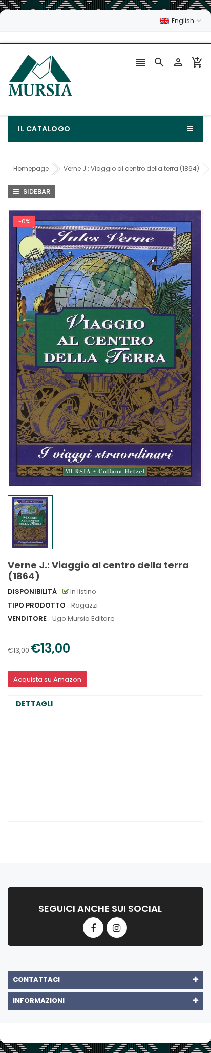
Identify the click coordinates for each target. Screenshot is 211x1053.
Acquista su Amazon (47, 679)
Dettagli (34, 704)
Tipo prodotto (37, 605)
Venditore (27, 618)
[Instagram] (117, 927)
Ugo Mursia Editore (83, 618)
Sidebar (36, 191)
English (184, 20)
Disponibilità (32, 591)
